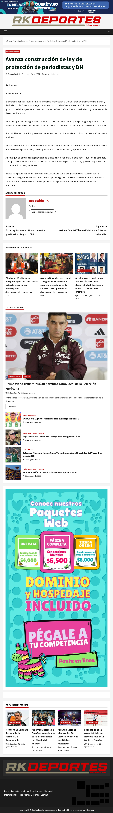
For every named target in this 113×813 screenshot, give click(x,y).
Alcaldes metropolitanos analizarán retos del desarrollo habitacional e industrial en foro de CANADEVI (89, 285)
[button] (6, 32)
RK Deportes (12, 292)
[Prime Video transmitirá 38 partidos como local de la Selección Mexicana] (56, 346)
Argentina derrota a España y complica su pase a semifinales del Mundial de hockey (43, 736)
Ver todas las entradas (42, 211)
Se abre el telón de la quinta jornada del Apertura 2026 (13, 472)
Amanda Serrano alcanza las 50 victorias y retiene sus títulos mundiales (68, 736)
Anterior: (25, 230)
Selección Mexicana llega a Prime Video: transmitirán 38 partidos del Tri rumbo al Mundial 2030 (13, 454)
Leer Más (13, 407)
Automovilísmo (14, 722)
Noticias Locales (12, 52)
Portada (27, 377)
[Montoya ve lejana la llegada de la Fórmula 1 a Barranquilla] (17, 718)
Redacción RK (14, 74)
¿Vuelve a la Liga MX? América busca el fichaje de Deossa (13, 419)
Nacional (48, 791)
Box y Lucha (65, 722)
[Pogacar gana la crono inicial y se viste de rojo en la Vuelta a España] (95, 718)
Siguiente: (82, 230)
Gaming (44, 794)
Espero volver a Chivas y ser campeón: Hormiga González (13, 437)
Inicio (6, 791)
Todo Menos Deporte (28, 794)
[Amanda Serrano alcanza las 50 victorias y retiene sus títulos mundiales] (69, 718)
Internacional (40, 722)
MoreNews (73, 809)
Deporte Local (18, 791)
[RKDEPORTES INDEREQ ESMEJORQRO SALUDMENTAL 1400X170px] (56, 6)
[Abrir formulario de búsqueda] (109, 31)
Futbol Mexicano (14, 377)
